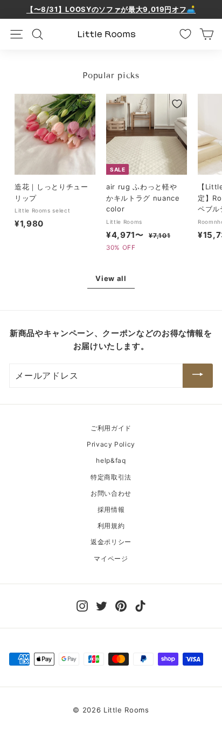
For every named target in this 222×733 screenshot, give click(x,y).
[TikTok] (140, 605)
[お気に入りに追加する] (85, 104)
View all (110, 278)
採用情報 (111, 509)
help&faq (111, 460)
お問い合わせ (111, 493)
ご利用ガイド (111, 428)
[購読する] (198, 376)
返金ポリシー (111, 542)
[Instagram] (82, 605)
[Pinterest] (121, 605)
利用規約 (111, 526)
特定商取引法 (111, 477)
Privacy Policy (111, 444)
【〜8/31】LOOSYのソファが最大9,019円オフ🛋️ (111, 9)
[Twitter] (101, 605)
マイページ (111, 558)
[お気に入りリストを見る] (185, 34)
